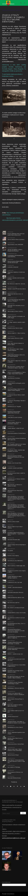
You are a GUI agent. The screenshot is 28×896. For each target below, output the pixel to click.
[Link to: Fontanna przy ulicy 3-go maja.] (4, 581)
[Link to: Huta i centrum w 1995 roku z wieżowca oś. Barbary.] (4, 360)
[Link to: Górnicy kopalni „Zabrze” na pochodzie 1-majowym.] (4, 421)
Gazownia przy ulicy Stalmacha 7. (15, 560)
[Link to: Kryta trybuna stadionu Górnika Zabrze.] (4, 432)
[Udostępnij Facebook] (4, 786)
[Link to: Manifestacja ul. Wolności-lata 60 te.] (4, 687)
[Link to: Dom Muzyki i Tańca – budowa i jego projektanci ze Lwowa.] (4, 449)
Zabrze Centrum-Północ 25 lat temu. (16, 239)
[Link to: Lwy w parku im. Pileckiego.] (4, 766)
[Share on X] (10, 786)
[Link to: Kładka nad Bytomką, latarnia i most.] (4, 596)
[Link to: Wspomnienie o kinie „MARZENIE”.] (4, 243)
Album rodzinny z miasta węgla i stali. (16, 565)
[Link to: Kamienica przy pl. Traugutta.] (4, 405)
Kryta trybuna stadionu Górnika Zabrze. (17, 433)
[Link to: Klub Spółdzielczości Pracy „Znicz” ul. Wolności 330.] (4, 622)
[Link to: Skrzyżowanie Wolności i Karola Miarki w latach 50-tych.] (4, 664)
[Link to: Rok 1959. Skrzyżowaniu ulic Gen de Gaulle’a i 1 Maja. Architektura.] (4, 675)
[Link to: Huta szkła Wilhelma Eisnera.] (4, 777)
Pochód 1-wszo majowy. (13, 555)
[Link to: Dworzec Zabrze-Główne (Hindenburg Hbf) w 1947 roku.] (4, 437)
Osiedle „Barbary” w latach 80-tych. (16, 428)
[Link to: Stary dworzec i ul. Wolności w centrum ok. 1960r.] (4, 484)
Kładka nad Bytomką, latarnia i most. (16, 597)
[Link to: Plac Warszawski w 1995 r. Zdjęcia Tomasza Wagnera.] (4, 348)
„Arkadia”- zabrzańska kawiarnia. (15, 587)
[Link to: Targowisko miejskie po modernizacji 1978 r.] (4, 271)
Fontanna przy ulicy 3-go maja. (15, 582)
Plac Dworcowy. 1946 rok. (14, 602)
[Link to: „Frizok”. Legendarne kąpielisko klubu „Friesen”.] (4, 731)
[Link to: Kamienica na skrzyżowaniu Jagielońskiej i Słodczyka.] (4, 410)
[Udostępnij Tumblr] (20, 786)
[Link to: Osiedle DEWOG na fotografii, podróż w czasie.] (4, 382)
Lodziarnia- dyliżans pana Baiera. (15, 468)
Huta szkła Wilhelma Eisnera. (14, 778)
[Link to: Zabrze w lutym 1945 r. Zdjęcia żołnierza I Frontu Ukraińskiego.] (4, 748)
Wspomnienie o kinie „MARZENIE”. (15, 244)
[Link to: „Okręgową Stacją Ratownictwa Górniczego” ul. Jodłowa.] (4, 641)
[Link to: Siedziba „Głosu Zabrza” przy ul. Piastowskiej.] (4, 737)
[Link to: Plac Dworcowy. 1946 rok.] (4, 601)
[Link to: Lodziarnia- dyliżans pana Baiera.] (4, 467)
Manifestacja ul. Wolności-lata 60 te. (16, 688)
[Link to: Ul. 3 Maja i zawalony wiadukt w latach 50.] (4, 321)
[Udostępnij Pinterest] (17, 786)
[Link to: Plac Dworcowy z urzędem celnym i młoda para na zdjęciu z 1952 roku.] (4, 365)
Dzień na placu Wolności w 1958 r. (15, 338)
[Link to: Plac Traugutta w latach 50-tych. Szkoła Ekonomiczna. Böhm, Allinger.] (4, 443)
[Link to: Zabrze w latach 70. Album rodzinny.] (4, 332)
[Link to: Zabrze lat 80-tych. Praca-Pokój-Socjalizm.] (4, 489)
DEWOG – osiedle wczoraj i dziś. (15, 654)
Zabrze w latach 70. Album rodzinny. (16, 333)
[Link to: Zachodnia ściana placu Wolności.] (4, 591)
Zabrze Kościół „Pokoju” (13, 755)
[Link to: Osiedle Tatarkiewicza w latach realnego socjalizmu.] (4, 575)
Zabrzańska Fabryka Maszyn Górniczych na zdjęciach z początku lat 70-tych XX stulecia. (16, 631)
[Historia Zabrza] (11, 3)
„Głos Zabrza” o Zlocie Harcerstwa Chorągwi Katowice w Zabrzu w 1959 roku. (16, 761)
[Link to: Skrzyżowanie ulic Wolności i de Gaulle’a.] (4, 771)
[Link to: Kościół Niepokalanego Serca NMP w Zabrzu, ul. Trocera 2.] (4, 299)
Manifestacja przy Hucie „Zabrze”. (15, 727)
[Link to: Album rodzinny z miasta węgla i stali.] (4, 564)
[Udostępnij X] (7, 786)
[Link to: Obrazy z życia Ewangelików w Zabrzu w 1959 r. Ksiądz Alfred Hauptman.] (4, 371)
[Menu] (24, 3)
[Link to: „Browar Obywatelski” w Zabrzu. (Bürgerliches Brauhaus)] (4, 248)
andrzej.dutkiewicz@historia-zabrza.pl (13, 838)
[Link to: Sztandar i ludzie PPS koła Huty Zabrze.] (4, 288)
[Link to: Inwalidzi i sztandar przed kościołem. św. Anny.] (4, 277)
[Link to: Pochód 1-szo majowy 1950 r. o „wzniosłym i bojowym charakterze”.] (4, 692)
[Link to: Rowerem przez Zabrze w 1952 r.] (4, 327)
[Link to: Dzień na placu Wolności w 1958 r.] (4, 337)
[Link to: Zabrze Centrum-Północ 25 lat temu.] (4, 238)
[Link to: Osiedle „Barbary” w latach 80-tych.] (4, 427)
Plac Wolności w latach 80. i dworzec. (16, 283)
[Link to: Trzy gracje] (4, 549)
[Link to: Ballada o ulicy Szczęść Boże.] (4, 462)
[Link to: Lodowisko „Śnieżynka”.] (4, 266)
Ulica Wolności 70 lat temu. (14, 378)
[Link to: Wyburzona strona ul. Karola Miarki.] (4, 743)
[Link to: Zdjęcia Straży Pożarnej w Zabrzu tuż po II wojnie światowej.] (4, 354)
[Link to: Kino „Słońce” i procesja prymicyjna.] (4, 606)
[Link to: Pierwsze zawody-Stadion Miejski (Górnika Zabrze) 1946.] (4, 260)
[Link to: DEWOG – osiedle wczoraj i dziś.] (4, 653)
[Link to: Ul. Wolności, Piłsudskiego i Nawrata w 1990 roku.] (4, 400)
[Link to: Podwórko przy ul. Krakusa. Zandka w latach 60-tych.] (4, 478)
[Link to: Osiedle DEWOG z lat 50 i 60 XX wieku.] (4, 612)
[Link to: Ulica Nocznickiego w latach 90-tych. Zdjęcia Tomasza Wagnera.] (4, 388)
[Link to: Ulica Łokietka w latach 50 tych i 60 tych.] (4, 710)
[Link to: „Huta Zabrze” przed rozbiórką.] (4, 416)
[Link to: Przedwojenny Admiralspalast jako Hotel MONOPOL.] (4, 254)
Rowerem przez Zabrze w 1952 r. (15, 328)
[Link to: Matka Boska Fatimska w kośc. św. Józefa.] (4, 293)
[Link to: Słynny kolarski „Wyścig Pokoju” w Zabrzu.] (4, 698)
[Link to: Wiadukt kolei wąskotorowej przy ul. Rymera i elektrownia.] (4, 647)
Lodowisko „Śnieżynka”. (13, 267)
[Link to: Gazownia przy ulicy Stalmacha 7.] (4, 559)
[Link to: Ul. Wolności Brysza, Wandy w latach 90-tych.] (4, 394)
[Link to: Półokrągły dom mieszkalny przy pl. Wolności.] (4, 304)
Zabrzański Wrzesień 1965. (14, 539)
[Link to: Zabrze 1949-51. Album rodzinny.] (4, 310)
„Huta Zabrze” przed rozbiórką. (15, 417)
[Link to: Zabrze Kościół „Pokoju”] (4, 754)
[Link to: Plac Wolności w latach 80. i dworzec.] (4, 283)
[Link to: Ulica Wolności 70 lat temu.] (4, 377)
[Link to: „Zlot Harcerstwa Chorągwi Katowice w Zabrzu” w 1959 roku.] (4, 635)
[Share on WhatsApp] (14, 786)
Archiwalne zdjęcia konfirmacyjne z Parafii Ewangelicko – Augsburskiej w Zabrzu (16, 534)
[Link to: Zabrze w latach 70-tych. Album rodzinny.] (4, 526)
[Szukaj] (20, 3)
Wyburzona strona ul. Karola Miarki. (16, 744)
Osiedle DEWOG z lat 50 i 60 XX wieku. (17, 612)
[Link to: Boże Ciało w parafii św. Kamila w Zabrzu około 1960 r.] (4, 704)
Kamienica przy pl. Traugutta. (14, 406)
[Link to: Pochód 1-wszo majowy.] (4, 554)
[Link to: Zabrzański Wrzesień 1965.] (4, 538)
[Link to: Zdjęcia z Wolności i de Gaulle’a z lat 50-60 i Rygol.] (4, 315)
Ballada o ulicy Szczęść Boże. (14, 463)
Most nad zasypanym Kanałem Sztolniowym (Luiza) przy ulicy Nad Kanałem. (16, 457)
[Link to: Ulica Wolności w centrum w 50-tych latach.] (4, 617)
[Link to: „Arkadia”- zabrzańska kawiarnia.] (4, 586)
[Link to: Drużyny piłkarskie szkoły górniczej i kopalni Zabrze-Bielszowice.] (4, 233)
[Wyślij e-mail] (24, 786)
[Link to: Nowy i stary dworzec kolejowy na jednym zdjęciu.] (4, 342)
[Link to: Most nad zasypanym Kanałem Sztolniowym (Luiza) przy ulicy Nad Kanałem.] (4, 455)
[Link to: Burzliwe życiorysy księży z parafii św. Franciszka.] (4, 472)
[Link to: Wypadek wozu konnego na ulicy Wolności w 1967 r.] (4, 669)
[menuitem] (20, 3)
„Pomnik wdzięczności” (13, 716)
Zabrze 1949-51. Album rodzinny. (15, 311)
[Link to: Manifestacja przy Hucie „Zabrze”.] (4, 726)
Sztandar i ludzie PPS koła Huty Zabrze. (17, 288)
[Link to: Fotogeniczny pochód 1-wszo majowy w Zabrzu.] (4, 570)
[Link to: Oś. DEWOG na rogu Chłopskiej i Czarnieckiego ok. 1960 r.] (4, 681)
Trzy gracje (10, 550)
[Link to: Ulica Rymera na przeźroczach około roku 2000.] (4, 658)
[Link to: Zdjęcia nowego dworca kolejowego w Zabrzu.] (4, 544)
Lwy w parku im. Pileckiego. (14, 767)
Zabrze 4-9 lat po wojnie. (13, 521)
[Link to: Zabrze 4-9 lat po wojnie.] (4, 520)
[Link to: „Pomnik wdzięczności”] (4, 715)
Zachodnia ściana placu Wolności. (15, 592)
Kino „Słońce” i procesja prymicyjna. (16, 607)
